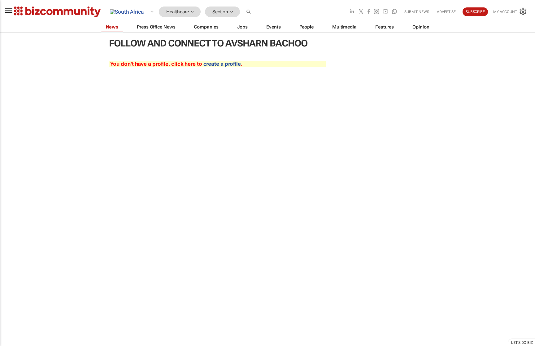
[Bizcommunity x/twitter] (361, 12)
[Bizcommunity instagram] (376, 12)
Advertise (446, 12)
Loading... (12, 290)
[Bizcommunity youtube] (385, 12)
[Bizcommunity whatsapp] (394, 12)
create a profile (222, 64)
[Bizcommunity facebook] (368, 12)
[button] (249, 12)
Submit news (416, 12)
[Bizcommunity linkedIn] (352, 12)
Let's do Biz (522, 342)
